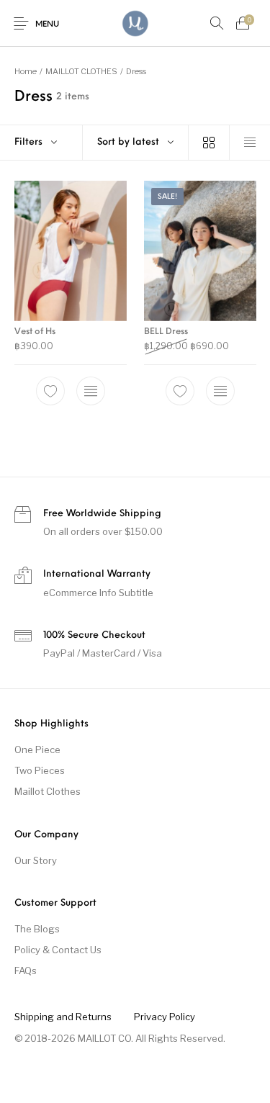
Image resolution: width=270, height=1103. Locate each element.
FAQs (25, 970)
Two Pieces (39, 770)
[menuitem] (62, 1016)
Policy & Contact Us (58, 949)
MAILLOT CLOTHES (81, 71)
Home (25, 71)
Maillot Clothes (47, 791)
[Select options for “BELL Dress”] (219, 391)
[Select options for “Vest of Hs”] (90, 391)
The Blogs (37, 929)
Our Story (35, 860)
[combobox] (135, 142)
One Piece (37, 749)
